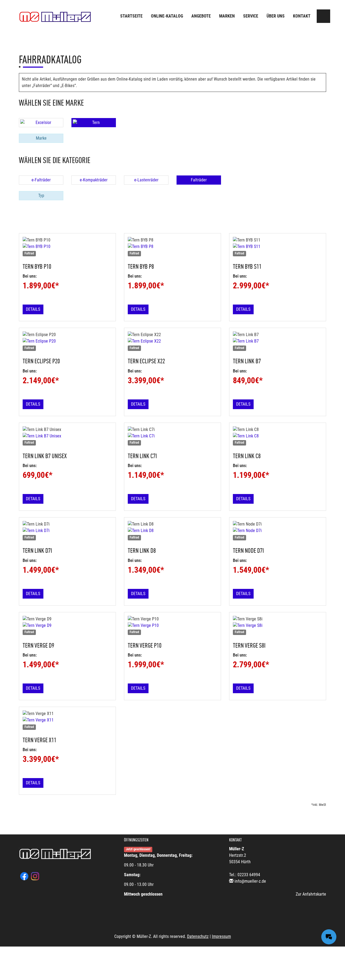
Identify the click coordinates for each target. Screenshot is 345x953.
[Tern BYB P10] (67, 246)
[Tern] (94, 122)
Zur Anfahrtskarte (311, 894)
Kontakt (301, 16)
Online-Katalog (167, 16)
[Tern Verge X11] (67, 720)
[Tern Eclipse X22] (172, 341)
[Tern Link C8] (277, 436)
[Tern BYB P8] (172, 246)
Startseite (131, 16)
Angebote (201, 16)
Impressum (221, 936)
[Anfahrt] (323, 16)
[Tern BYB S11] (277, 246)
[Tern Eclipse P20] (67, 341)
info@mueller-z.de (250, 881)
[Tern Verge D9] (67, 625)
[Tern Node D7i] (277, 530)
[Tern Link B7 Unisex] (67, 436)
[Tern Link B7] (277, 341)
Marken (227, 16)
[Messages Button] (328, 936)
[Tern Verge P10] (172, 625)
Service (250, 16)
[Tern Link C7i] (172, 436)
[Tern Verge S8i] (277, 625)
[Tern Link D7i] (67, 530)
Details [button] (33, 309)
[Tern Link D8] (172, 530)
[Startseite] (55, 17)
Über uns (276, 16)
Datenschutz (198, 936)
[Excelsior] (41, 122)
